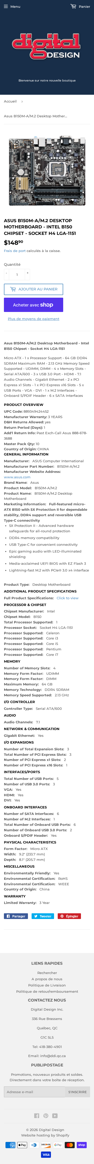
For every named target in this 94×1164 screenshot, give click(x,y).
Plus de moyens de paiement (33, 319)
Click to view (68, 598)
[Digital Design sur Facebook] (36, 1116)
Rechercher (47, 973)
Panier (84, 6)
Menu (15, 6)
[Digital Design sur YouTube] (55, 1116)
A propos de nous (47, 979)
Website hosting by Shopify (45, 1135)
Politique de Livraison (47, 985)
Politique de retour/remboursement (47, 991)
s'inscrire (77, 1092)
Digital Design (51, 1130)
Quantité (12, 264)
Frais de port (15, 251)
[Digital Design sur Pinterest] (46, 1116)
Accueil (10, 101)
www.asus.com (17, 477)
